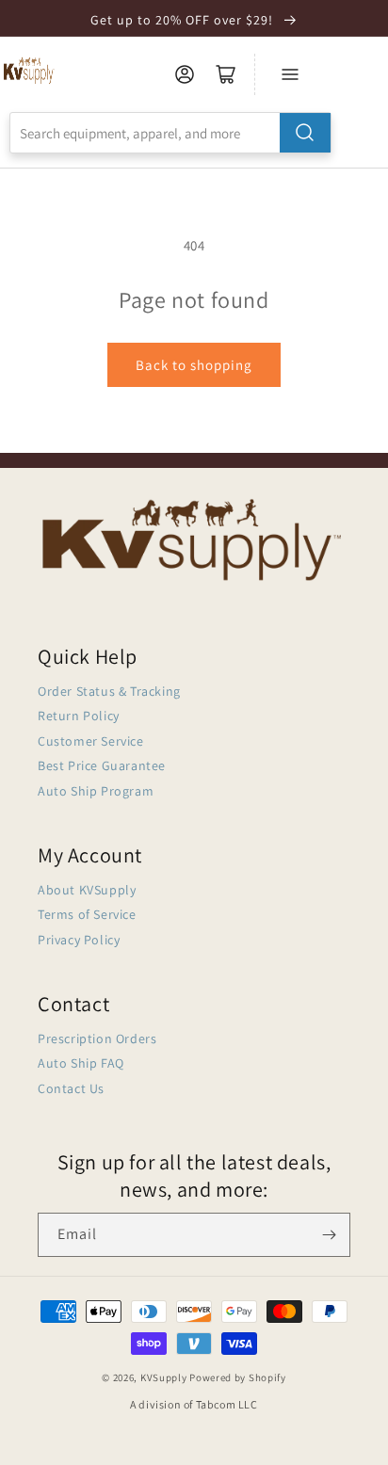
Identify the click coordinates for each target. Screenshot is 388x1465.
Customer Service (91, 740)
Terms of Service (87, 914)
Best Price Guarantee (102, 765)
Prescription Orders (97, 1038)
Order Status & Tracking (109, 691)
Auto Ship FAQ (81, 1062)
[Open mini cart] (226, 74)
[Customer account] (184, 74)
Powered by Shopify (237, 1377)
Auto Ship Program (96, 790)
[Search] (305, 133)
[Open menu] (290, 74)
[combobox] (170, 132)
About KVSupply (87, 889)
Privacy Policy (79, 939)
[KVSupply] (30, 70)
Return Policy (79, 715)
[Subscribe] (328, 1235)
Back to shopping (194, 365)
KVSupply (163, 1377)
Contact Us (71, 1088)
